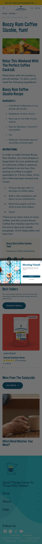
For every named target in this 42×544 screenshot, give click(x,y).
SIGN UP (31, 276)
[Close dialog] (40, 261)
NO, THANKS (31, 279)
